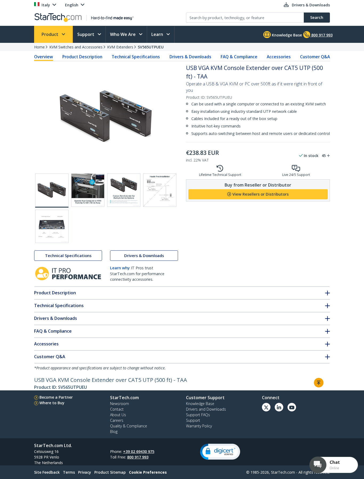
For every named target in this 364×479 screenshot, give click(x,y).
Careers (116, 420)
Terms (69, 472)
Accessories (279, 57)
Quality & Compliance (128, 425)
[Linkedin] (279, 407)
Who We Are (123, 34)
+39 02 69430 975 (138, 451)
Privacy (84, 472)
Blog (114, 431)
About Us (118, 414)
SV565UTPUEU (151, 46)
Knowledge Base (286, 35)
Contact (117, 409)
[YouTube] (292, 407)
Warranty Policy (199, 425)
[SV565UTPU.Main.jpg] (51, 191)
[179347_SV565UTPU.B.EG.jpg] (87, 190)
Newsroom (119, 403)
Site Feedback (47, 472)
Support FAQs (198, 414)
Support (86, 34)
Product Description (82, 57)
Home (39, 46)
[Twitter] (266, 407)
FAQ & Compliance (239, 57)
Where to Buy (51, 402)
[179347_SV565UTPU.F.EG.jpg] (51, 226)
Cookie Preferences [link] (148, 472)
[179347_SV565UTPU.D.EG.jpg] (159, 190)
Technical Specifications (136, 57)
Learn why (120, 267)
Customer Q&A (315, 57)
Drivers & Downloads (190, 57)
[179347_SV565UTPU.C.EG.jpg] (123, 190)
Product (50, 34)
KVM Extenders (120, 46)
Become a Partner (56, 397)
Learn (157, 34)
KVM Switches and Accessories (76, 46)
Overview (43, 57)
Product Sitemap (110, 472)
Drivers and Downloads (206, 409)
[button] (220, 451)
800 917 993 (137, 457)
